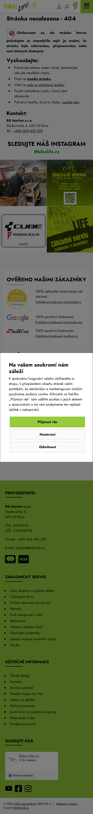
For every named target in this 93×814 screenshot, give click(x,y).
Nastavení (47, 434)
